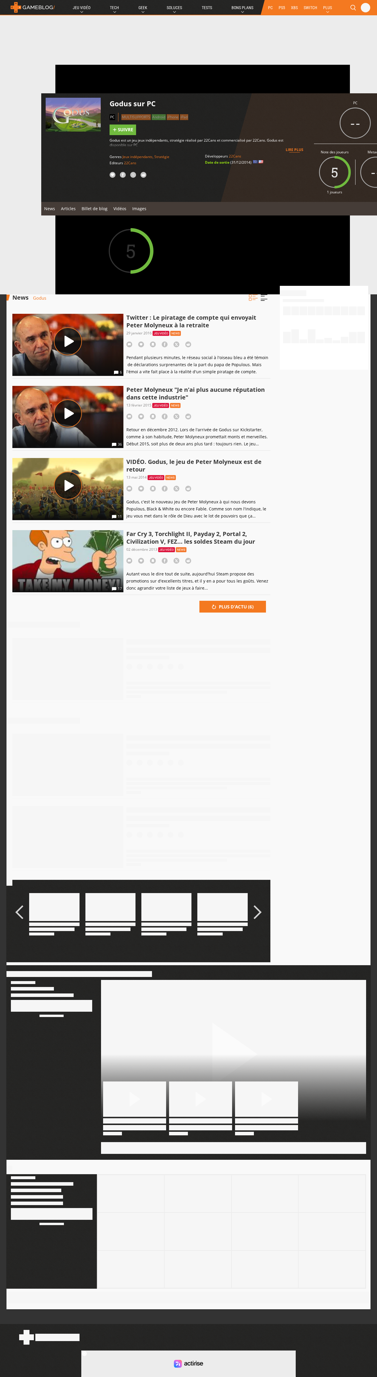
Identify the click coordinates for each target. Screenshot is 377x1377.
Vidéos (119, 208)
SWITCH (310, 7)
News (49, 208)
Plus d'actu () (236, 607)
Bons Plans (242, 7)
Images (139, 208)
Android (158, 117)
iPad (184, 117)
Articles (68, 208)
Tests (207, 7)
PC (270, 7)
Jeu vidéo (161, 333)
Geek (142, 7)
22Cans (130, 162)
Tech (114, 7)
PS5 (282, 7)
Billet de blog (95, 208)
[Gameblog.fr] (31, 7)
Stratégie (161, 156)
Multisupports (136, 117)
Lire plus (294, 149)
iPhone (172, 117)
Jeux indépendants (138, 156)
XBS (294, 7)
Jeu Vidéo (81, 7)
